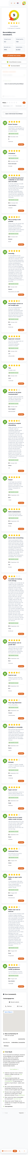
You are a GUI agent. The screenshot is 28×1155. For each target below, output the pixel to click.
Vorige (6, 1112)
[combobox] (7, 106)
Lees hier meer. (17, 1098)
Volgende (21, 1112)
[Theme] (20, 1151)
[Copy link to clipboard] (11, 3)
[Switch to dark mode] (14, 3)
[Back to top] (24, 1151)
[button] (14, 1106)
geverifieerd (21, 1095)
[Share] (15, 1151)
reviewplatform (9, 1081)
